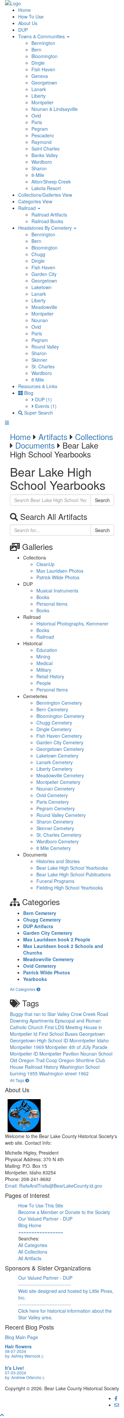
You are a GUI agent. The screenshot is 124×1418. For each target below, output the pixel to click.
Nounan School (96, 1053)
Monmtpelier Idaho (89, 1040)
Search (102, 500)
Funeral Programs (55, 881)
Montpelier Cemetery (58, 782)
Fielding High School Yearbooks (69, 887)
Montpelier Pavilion (59, 1053)
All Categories (23, 989)
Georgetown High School (36, 1040)
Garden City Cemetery (59, 742)
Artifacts (52, 436)
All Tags (17, 1080)
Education (46, 650)
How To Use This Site (40, 1205)
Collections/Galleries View (45, 194)
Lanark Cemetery (54, 762)
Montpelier (42, 102)
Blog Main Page (21, 1337)
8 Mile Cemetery (53, 848)
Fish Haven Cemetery (59, 735)
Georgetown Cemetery (60, 749)
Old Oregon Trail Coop (34, 1060)
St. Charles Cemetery (58, 834)
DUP (23, 29)
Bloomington (44, 56)
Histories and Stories (58, 861)
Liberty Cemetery (54, 768)
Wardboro (41, 161)
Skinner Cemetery (55, 828)
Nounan (39, 320)
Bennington (43, 43)
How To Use (31, 16)
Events (45, 406)
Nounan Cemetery (55, 788)
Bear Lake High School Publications (73, 874)
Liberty (38, 95)
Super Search (38, 412)
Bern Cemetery (52, 709)
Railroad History (42, 1067)
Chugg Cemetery (54, 722)
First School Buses (59, 1033)
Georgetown (44, 82)
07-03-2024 (15, 1372)
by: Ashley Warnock (24, 1356)
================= (40, 1232)
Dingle (38, 62)
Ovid (36, 115)
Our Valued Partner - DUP (45, 1218)
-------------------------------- (44, 1284)
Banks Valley (44, 155)
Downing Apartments (32, 1020)
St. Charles (43, 366)
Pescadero (42, 135)
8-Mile (37, 175)
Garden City (44, 274)
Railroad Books (47, 221)
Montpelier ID (24, 1053)
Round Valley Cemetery (61, 815)
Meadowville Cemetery (60, 775)
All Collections (32, 1251)
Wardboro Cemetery (57, 841)
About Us (27, 23)
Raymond (41, 142)
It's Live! (14, 1368)
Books (42, 597)
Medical (44, 663)
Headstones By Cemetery (45, 227)
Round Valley (45, 346)
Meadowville (44, 307)
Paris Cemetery (52, 801)
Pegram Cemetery (55, 808)
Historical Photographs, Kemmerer (72, 623)
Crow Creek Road (89, 1014)
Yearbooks (35, 979)
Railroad (27, 208)
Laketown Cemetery (57, 755)
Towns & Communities (42, 36)
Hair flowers (18, 1346)
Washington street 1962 (64, 1073)
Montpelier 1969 (27, 1047)
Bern (36, 49)
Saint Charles (45, 148)
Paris (36, 122)
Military (43, 669)
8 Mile (37, 379)
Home (24, 10)
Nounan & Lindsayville (54, 109)
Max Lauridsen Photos (59, 570)
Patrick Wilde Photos (57, 577)
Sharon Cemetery (54, 821)
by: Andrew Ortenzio (24, 1377)
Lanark (38, 89)
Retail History (50, 676)
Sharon (39, 168)
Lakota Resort (46, 188)
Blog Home (29, 1225)
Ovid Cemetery (52, 795)
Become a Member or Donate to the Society (64, 1212)
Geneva (39, 76)
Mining (43, 656)
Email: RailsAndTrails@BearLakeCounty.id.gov (53, 1185)
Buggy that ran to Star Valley (40, 1014)
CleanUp (45, 564)
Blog (28, 392)
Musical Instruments (57, 590)
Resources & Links (37, 386)
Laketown (41, 287)
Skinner (39, 359)
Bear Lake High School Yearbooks (72, 867)
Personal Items (52, 689)
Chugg (38, 254)
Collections (94, 436)
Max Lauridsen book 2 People (56, 939)
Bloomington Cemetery (60, 716)
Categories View (35, 201)
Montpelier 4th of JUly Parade (76, 1047)
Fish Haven (43, 69)
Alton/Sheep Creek (51, 181)
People (43, 683)
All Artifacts (29, 1258)
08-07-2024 (15, 1351)
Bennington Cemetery (59, 702)
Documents (35, 445)
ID (66, 1040)
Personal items (51, 603)
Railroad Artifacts (49, 214)
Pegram (39, 128)
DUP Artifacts (38, 926)
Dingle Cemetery (53, 729)
